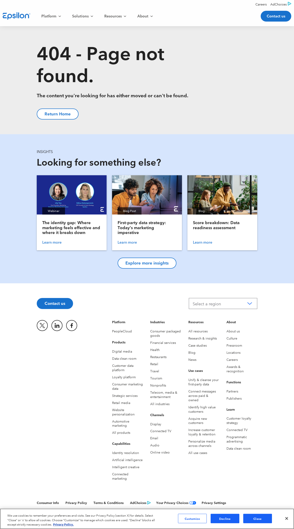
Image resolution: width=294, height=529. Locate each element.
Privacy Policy (76, 502)
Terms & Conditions (108, 502)
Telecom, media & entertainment (163, 394)
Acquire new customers (197, 420)
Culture (231, 338)
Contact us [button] (276, 15)
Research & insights (202, 338)
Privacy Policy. (63, 524)
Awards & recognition (235, 368)
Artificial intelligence (127, 459)
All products (121, 432)
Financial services (163, 342)
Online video (160, 452)
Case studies (197, 345)
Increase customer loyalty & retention (201, 431)
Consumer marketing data (127, 386)
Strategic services (125, 395)
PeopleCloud (122, 331)
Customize (192, 518)
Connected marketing (120, 476)
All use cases (197, 452)
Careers (232, 359)
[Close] (287, 518)
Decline (225, 518)
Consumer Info (48, 502)
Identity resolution (125, 452)
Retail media (121, 402)
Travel (154, 371)
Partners (232, 391)
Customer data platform (122, 367)
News (192, 359)
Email (154, 438)
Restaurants (158, 356)
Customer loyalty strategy (238, 420)
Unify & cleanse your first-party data (203, 381)
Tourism (156, 378)
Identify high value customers (202, 409)
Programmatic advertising (236, 438)
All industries (160, 403)
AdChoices (138, 502)
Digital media (122, 351)
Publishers (234, 398)
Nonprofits (158, 385)
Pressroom (234, 345)
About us (233, 331)
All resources (198, 331)
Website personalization (123, 411)
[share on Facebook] (71, 325)
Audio (154, 445)
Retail (154, 364)
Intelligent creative (125, 467)
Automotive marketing (120, 423)
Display (155, 424)
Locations (233, 352)
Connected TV (160, 431)
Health (155, 349)
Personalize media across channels (201, 443)
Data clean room (124, 358)
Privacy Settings (214, 502)
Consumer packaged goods (165, 333)
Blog (191, 352)
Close (257, 518)
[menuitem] (51, 16)
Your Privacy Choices (172, 502)
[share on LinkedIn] (56, 325)
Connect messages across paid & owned (202, 395)
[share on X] (42, 325)
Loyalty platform (124, 377)
